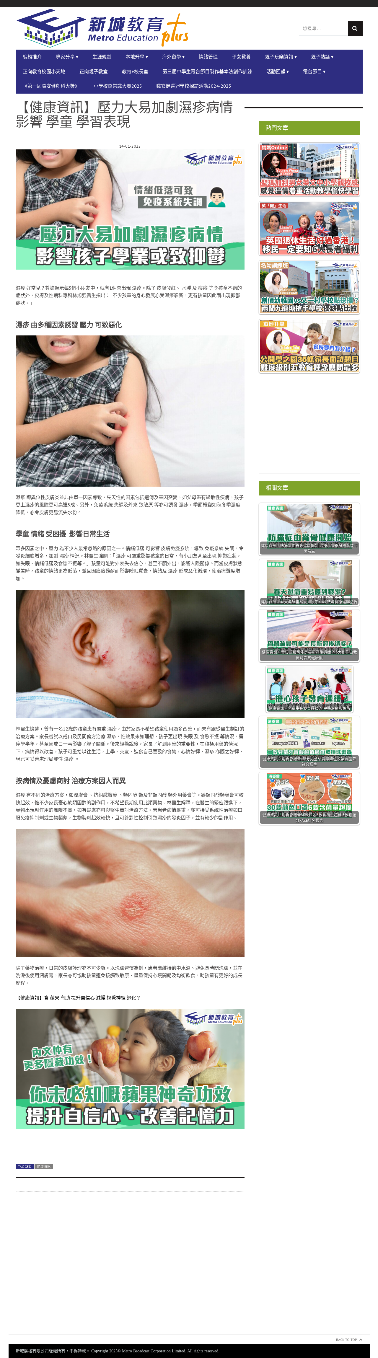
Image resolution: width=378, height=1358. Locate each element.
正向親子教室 (93, 71)
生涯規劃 (101, 57)
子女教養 (241, 57)
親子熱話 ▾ (322, 57)
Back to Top (346, 1339)
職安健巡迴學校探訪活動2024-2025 (193, 86)
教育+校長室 (135, 71)
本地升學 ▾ (137, 57)
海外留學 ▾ (173, 57)
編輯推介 (32, 57)
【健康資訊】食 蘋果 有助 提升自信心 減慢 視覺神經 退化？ (78, 998)
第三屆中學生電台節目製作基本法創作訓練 (207, 71)
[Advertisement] (130, 1266)
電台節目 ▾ (314, 71)
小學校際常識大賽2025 (118, 86)
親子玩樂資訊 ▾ (281, 57)
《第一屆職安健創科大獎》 (51, 86)
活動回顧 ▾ (277, 71)
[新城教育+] (102, 28)
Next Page (130, 1145)
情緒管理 (208, 57)
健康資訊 (44, 1167)
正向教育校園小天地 (44, 71)
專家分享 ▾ (67, 57)
